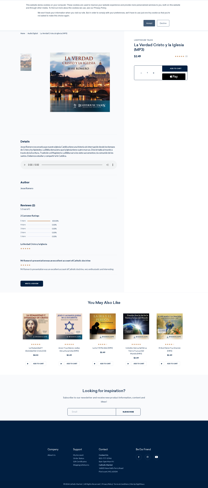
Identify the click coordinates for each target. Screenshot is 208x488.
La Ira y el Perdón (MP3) (103, 348)
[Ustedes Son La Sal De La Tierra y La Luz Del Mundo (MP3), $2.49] (136, 326)
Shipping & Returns (81, 465)
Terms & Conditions (121, 484)
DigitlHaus (140, 484)
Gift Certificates (80, 461)
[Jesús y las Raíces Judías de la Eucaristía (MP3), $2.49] (69, 326)
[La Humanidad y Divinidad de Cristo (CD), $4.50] (36, 326)
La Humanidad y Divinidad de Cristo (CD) (35, 349)
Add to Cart (175, 68)
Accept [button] (149, 23)
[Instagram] (148, 457)
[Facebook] (139, 457)
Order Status (78, 458)
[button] (27, 363)
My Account (78, 455)
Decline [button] (163, 23)
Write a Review (32, 283)
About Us (52, 455)
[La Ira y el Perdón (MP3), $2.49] (102, 326)
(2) (186, 56)
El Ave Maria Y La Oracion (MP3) (170, 349)
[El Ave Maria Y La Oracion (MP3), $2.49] (169, 326)
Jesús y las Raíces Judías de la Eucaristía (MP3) (69, 349)
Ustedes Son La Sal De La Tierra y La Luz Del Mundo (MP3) (136, 351)
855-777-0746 (105, 458)
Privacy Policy (107, 484)
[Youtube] (156, 457)
